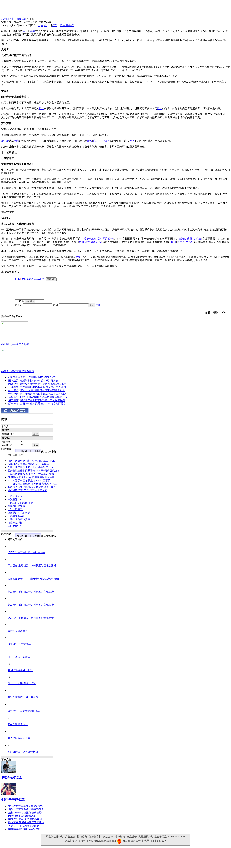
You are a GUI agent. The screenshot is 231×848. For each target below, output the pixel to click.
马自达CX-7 (14, 526)
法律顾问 (120, 836)
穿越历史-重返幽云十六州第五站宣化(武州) (31, 604)
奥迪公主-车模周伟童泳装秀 (23, 825)
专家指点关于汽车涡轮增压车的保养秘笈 (42, 400)
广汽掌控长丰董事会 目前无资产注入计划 (43, 387)
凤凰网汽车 (7, 18)
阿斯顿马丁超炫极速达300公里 (25, 816)
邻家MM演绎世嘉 (13, 799)
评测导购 (13, 393)
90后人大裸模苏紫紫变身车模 (17, 371)
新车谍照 (13, 397)
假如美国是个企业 (18, 724)
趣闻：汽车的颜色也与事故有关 (26, 809)
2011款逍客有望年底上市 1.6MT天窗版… (30, 480)
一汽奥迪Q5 (14, 499)
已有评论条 (67, 25)
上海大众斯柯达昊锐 (19, 519)
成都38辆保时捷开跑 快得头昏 (25, 812)
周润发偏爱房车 (11, 777)
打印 (54, 25)
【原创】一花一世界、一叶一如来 (26, 552)
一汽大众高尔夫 (16, 496)
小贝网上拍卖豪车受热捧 (15, 344)
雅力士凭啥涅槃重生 (19, 657)
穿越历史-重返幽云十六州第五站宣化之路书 (32, 565)
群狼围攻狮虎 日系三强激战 (23, 697)
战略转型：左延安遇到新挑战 (24, 710)
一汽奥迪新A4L (16, 516)
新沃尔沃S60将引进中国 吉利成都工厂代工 (31, 460)
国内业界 (13, 380)
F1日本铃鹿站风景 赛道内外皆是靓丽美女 (43, 403)
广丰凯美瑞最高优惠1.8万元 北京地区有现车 (32, 483)
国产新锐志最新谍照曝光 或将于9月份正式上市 (34, 470)
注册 (98, 305)
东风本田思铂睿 (16, 506)
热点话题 (21, 18)
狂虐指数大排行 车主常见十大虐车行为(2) (31, 474)
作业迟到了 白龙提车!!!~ (21, 644)
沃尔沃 (5, 140)
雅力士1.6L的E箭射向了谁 (22, 683)
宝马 (25, 31)
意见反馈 (132, 836)
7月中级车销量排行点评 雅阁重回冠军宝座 (31, 477)
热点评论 (13, 390)
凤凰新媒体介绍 (54, 836)
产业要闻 (13, 387)
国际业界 (13, 384)
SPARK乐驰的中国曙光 (20, 670)
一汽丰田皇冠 (15, 509)
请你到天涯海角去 (18, 631)
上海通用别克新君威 (19, 512)
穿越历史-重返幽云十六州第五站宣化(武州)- (32, 591)
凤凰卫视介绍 (146, 836)
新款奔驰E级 (15, 522)
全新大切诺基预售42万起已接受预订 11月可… (33, 467)
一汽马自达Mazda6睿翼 (20, 502)
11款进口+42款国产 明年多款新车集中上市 (43, 397)
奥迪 (159, 108)
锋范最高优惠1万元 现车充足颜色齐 (27, 490)
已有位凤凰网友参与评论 (29, 279)
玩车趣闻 (13, 403)
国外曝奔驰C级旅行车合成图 (24, 829)
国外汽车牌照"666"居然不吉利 (25, 819)
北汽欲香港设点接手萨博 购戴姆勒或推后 (43, 384)
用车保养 (13, 400)
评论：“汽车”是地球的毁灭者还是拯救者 (42, 390)
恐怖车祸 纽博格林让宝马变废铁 (26, 822)
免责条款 (108, 836)
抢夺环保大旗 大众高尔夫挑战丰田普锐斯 (43, 393)
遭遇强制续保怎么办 (19, 738)
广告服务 (70, 836)
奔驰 (32, 31)
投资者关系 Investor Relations (169, 836)
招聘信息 (82, 836)
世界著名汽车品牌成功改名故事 (26, 806)
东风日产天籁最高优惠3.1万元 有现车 (28, 464)
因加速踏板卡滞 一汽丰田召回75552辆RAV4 (32, 377)
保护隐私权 (95, 836)
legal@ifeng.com (107, 840)
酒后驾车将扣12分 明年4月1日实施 (39, 380)
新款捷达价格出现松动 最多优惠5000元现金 (32, 487)
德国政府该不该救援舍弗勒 (23, 751)
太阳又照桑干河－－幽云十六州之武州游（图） (34, 578)
